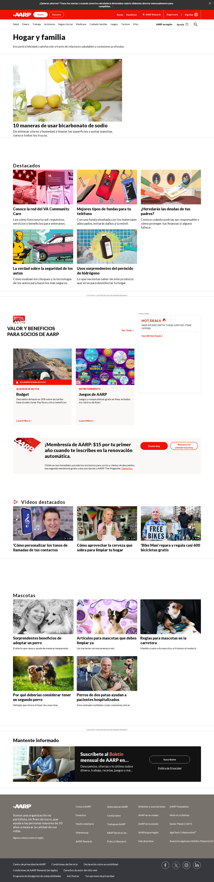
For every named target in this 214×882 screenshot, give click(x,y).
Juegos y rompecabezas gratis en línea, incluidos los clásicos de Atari (104, 401)
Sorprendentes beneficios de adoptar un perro (37, 640)
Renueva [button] (56, 14)
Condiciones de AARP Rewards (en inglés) (35, 870)
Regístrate (172, 14)
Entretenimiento (89, 389)
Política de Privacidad (169, 768)
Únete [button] (40, 14)
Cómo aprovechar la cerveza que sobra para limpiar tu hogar (104, 547)
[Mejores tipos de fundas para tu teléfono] (107, 187)
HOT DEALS (151, 320)
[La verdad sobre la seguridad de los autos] (43, 246)
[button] (196, 24)
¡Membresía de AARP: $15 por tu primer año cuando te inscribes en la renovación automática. (89, 450)
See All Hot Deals (151, 335)
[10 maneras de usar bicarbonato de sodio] (67, 90)
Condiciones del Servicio (65, 864)
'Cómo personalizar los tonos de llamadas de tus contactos (40, 547)
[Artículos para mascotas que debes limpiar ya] (107, 616)
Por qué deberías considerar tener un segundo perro (42, 697)
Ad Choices (73, 875)
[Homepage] (22, 14)
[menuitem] (16, 26)
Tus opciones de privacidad (99, 875)
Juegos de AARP (93, 394)
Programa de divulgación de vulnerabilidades (37, 875)
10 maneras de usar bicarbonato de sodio (60, 125)
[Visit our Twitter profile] (176, 865)
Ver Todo (126, 330)
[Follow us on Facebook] (166, 865)
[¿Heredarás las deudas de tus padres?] (171, 187)
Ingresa (189, 14)
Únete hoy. (127, 468)
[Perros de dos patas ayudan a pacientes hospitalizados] (107, 673)
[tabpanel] (178, 24)
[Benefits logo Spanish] (20, 323)
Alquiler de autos (27, 389)
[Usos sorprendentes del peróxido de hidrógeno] (107, 246)
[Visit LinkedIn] (197, 865)
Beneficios (131, 14)
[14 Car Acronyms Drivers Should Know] (59, 560)
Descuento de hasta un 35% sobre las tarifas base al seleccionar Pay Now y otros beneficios (41, 401)
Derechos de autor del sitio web (80, 870)
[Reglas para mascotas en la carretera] (170, 616)
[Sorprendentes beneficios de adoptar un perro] (43, 616)
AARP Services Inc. (117, 832)
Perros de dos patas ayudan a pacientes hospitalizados (101, 697)
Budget (22, 394)
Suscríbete (169, 759)
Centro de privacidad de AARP (29, 864)
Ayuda (120, 14)
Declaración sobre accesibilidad (101, 864)
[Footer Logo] (38, 806)
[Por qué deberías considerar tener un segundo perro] (43, 673)
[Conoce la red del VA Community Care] (43, 187)
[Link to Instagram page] (187, 865)
